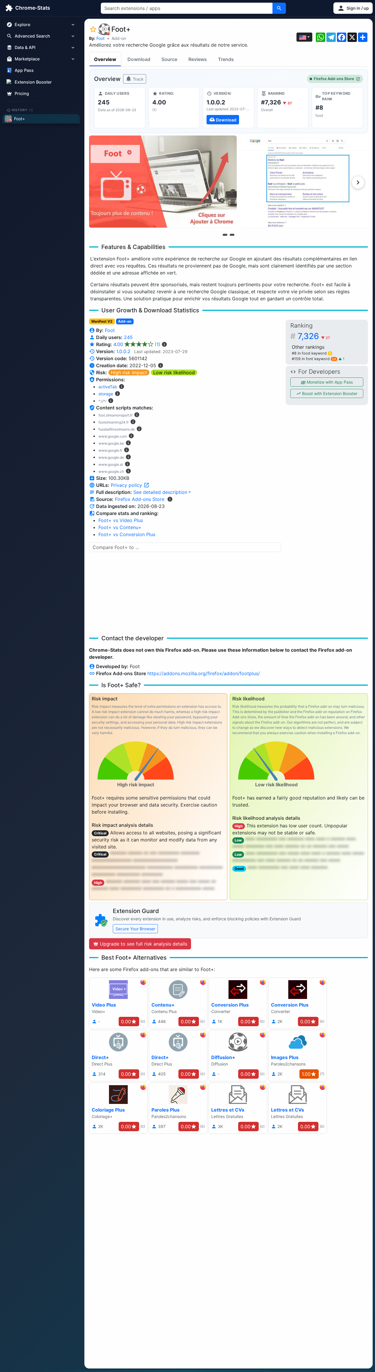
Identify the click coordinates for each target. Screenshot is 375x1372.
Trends (226, 59)
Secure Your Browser (135, 928)
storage (105, 393)
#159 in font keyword (314, 359)
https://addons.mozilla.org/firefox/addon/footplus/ (203, 673)
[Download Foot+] (228, 107)
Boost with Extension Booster (329, 393)
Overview (105, 59)
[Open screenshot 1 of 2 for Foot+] (163, 181)
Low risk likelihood (174, 372)
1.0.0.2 (123, 351)
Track (138, 79)
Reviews (197, 59)
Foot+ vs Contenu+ (120, 527)
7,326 (314, 336)
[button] (353, 8)
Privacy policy (127, 485)
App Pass (24, 70)
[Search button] (279, 8)
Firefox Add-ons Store (334, 79)
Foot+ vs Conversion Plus (126, 534)
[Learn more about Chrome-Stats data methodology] (170, 499)
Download (138, 59)
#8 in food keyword (311, 353)
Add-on (119, 38)
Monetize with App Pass (329, 382)
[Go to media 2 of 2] (232, 234)
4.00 (136, 344)
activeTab (107, 386)
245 (128, 337)
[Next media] (358, 182)
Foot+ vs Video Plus (120, 520)
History (22, 110)
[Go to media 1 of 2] (225, 234)
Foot (100, 38)
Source (169, 59)
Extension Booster (33, 81)
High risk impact (129, 372)
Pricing (22, 93)
